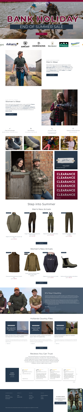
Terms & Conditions (44, 395)
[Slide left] (6, 1)
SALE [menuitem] (65, 7)
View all (41, 243)
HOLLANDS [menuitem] (71, 7)
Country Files (31, 397)
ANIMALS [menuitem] (46, 7)
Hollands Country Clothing (11, 407)
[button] (72, 4)
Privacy (42, 397)
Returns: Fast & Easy (9, 397)
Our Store (30, 398)
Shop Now (41, 33)
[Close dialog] (81, 390)
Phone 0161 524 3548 (52, 133)
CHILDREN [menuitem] (39, 7)
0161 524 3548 (19, 397)
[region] (48, 374)
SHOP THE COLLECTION (60, 403)
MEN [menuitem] (10, 7)
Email (18, 395)
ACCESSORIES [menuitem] (31, 7)
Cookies (42, 398)
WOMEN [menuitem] (16, 7)
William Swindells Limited (19, 407)
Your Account (7, 398)
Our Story (30, 395)
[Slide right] (77, 1)
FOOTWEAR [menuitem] (23, 7)
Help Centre (7, 395)
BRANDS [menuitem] (59, 7)
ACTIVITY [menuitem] (53, 7)
